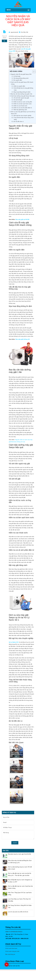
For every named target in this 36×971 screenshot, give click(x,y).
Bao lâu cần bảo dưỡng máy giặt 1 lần (21, 94)
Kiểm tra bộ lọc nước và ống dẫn (23, 102)
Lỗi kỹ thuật (17, 76)
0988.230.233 (24, 938)
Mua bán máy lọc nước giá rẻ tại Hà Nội (19, 854)
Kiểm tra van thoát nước (20, 105)
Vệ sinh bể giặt (18, 99)
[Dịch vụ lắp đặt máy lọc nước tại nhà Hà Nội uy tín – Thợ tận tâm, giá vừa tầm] (5, 875)
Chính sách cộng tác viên (12, 951)
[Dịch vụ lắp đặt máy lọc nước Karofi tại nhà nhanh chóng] (5, 888)
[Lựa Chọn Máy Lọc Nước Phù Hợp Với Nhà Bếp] (5, 900)
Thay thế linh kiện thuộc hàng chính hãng (24, 118)
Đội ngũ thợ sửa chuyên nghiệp (22, 115)
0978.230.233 (16, 938)
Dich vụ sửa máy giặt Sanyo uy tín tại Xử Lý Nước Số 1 (23, 112)
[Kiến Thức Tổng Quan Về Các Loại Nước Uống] (5, 894)
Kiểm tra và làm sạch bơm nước (23, 103)
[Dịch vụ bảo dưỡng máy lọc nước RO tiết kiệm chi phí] (5, 868)
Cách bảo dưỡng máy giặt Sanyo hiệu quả (22, 96)
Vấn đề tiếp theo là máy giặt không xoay (23, 89)
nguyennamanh (14, 32)
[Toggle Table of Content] (33, 71)
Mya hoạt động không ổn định (22, 92)
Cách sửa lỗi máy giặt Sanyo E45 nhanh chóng (22, 83)
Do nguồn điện (18, 80)
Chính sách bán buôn (11, 948)
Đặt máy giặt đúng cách (20, 109)
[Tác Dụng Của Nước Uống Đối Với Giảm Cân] (5, 907)
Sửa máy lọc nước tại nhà (12, 965)
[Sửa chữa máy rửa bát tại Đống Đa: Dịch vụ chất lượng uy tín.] (5, 862)
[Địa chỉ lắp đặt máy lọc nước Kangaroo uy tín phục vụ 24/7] (5, 881)
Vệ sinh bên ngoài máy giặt (21, 98)
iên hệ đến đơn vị (19, 121)
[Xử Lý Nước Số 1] (18, 4)
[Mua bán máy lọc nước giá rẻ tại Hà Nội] (5, 855)
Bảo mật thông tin (10, 954)
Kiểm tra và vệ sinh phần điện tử (23, 107)
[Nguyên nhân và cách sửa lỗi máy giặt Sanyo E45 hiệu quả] (4, 31)
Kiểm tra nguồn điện (19, 86)
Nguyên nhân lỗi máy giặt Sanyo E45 (21, 74)
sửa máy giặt (24, 32)
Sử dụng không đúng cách (21, 78)
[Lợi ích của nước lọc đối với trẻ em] (5, 913)
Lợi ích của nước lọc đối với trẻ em (18, 912)
